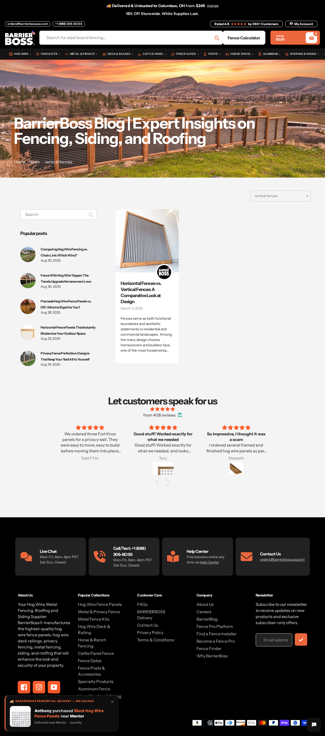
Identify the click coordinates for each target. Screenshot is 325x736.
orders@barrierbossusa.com (27, 24)
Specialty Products (95, 681)
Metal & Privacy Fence (99, 611)
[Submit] (301, 639)
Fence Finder (209, 648)
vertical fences (58, 161)
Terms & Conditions (155, 639)
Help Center (209, 562)
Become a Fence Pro (216, 641)
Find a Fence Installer (217, 633)
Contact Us (147, 625)
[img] (162, 409)
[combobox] (58, 214)
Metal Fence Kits (93, 619)
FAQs (142, 604)
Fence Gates (90, 660)
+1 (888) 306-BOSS (68, 24)
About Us (205, 604)
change (213, 6)
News (34, 161)
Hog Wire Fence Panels (100, 604)
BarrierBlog (207, 619)
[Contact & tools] (314, 725)
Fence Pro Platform (215, 626)
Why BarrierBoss (212, 655)
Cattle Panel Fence (96, 653)
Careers (204, 611)
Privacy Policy (150, 632)
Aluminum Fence (94, 688)
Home (19, 161)
